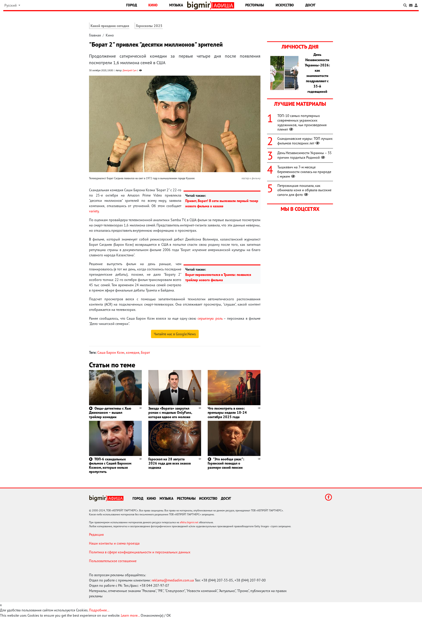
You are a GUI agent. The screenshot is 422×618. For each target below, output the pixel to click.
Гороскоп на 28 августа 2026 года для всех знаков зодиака (169, 463)
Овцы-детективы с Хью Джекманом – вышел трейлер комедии (110, 412)
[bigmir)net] (200, 5)
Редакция (96, 534)
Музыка (176, 5)
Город (131, 5)
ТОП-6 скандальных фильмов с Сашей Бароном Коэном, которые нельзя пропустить (110, 465)
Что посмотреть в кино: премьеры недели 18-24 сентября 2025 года (227, 412)
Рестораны (254, 5)
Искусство (285, 5)
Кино (153, 5)
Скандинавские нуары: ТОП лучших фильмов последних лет (305, 140)
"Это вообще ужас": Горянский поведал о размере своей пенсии (226, 463)
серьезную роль (210, 318)
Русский (11, 5)
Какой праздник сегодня (110, 26)
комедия (132, 352)
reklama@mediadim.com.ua (173, 580)
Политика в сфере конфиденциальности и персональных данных (139, 552)
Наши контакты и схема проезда (114, 543)
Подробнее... (99, 610)
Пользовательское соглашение (112, 561)
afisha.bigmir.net (189, 522)
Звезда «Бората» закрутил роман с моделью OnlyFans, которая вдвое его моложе (170, 412)
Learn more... (130, 615)
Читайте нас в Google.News (175, 334)
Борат (145, 352)
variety (94, 211)
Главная (95, 35)
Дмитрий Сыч (129, 70)
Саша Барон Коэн (110, 352)
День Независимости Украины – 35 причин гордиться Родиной (304, 155)
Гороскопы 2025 (149, 26)
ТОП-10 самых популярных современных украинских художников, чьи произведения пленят (302, 122)
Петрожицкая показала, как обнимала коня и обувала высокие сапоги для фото (304, 190)
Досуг (310, 5)
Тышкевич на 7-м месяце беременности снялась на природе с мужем (304, 172)
